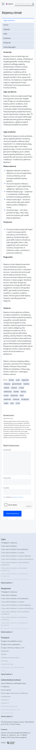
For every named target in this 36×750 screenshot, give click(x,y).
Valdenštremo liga (7, 664)
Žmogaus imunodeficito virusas (11, 641)
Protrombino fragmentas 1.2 (10, 710)
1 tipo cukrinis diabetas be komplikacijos (14, 549)
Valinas (3, 671)
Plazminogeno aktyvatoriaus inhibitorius (14, 693)
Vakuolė (3, 654)
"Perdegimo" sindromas (9, 543)
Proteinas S (5, 703)
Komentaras (6, 450)
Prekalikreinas (6, 696)
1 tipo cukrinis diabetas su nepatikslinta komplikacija (14, 575)
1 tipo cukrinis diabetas (9, 546)
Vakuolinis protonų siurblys (10, 657)
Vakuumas (4, 661)
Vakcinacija (5, 651)
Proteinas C (5, 700)
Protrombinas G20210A (9, 706)
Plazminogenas (6, 690)
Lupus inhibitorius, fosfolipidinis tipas (13, 683)
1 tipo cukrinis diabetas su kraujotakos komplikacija (14, 569)
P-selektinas (5, 687)
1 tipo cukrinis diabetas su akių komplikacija (16, 556)
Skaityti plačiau (6, 583)
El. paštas (6, 488)
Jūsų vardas (6, 478)
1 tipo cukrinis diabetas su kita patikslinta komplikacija (15, 563)
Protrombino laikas (7, 713)
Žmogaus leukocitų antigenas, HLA (12, 648)
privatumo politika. (17, 497)
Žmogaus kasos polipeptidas (10, 644)
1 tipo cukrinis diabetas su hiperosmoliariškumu (17, 559)
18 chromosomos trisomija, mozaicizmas (15, 579)
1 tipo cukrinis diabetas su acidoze (12, 553)
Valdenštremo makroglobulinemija (12, 667)
